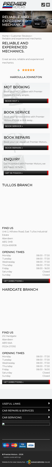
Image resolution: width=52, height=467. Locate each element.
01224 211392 (9, 346)
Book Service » (14, 126)
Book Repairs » (14, 148)
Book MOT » (12, 101)
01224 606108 (9, 245)
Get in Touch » (14, 173)
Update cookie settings (12, 457)
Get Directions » (13, 281)
